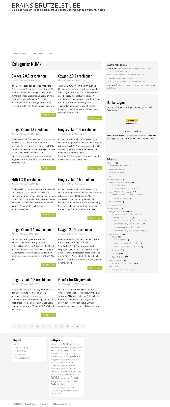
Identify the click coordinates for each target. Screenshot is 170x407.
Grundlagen (61, 360)
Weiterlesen (48, 114)
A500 (52, 345)
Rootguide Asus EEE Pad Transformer (128, 194)
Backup (53, 353)
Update (75, 390)
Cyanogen (72, 353)
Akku (60, 344)
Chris (109, 81)
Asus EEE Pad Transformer (121, 192)
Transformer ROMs (120, 198)
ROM (55, 377)
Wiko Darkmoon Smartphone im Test (128, 74)
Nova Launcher (61, 369)
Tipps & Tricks (118, 257)
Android (53, 53)
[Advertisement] (85, 32)
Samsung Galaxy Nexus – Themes (128, 227)
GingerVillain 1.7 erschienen (31, 129)
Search (155, 53)
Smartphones (112, 208)
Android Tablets (113, 179)
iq (107, 78)
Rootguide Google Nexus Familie (126, 214)
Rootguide (116, 250)
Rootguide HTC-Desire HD (123, 263)
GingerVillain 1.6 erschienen (77, 129)
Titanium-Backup (56, 391)
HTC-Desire (114, 234)
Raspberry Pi (38, 53)
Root (74, 377)
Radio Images (120, 239)
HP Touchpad (115, 201)
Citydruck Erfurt (20, 351)
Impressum (44, 404)
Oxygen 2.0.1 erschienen (75, 229)
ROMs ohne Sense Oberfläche (127, 246)
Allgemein (111, 163)
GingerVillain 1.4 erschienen (31, 229)
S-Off (63, 381)
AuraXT (79, 350)
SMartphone (65, 388)
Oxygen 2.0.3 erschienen (29, 76)
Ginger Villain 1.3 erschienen (32, 279)
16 (76, 326)
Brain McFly (20, 80)
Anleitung (68, 347)
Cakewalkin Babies (21, 358)
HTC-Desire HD (116, 260)
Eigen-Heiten (19, 354)
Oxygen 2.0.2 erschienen (75, 76)
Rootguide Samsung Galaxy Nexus (128, 220)
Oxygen (62, 371)
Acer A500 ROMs (119, 185)
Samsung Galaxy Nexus (122, 217)
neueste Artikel (19, 53)
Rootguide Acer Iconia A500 (123, 188)
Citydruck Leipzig (20, 347)
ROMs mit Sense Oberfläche (126, 243)
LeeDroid (73, 365)
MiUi (53, 368)
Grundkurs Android (117, 169)
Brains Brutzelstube (27, 404)
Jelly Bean (63, 366)
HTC (77, 360)
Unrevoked (67, 391)
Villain (54, 393)
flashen (62, 357)
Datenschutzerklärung (62, 404)
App (74, 347)
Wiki (60, 393)
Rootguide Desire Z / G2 (122, 269)
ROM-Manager (65, 378)
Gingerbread (74, 356)
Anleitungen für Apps (118, 165)
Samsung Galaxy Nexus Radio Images (130, 230)
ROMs (114, 237)
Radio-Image (59, 375)
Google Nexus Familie (118, 211)
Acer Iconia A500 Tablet (119, 182)
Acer (56, 345)
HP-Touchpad (70, 360)
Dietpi (16, 344)
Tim (108, 74)
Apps (78, 347)
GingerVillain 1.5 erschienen (77, 179)
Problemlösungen (116, 172)
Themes (115, 253)
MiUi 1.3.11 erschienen (27, 179)
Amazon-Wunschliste (135, 135)
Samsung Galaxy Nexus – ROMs (127, 223)
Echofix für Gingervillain (75, 279)
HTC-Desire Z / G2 (117, 266)
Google (54, 359)
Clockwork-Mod (62, 353)
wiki (110, 176)
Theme (72, 387)
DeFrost (55, 356)
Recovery (69, 374)
